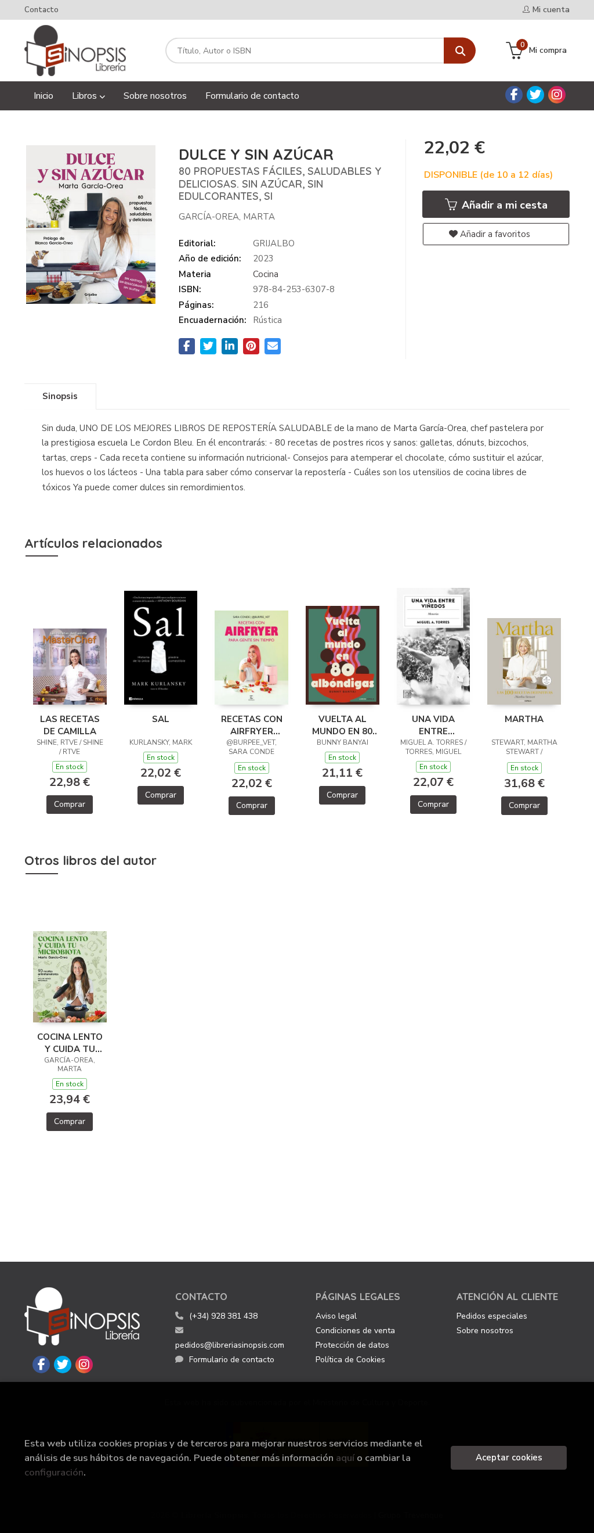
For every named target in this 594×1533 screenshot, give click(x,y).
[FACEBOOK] (514, 94)
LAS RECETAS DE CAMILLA (70, 725)
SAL (160, 719)
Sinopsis (60, 396)
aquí (345, 1457)
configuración (54, 1472)
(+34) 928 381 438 (223, 1316)
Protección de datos (352, 1345)
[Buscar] (460, 51)
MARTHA (524, 719)
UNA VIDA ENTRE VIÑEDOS (433, 725)
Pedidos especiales (492, 1316)
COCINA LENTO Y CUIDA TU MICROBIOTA (70, 1042)
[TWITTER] (535, 94)
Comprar (69, 804)
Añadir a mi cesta (503, 205)
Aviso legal (336, 1316)
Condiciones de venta (355, 1330)
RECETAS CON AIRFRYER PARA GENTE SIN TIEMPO (251, 725)
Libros (85, 95)
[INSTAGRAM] (557, 94)
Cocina (265, 274)
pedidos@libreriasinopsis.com (229, 1345)
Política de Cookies (350, 1359)
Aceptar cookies (509, 1457)
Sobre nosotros (485, 1330)
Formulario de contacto (231, 1359)
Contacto (41, 10)
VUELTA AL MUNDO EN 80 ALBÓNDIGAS (342, 725)
